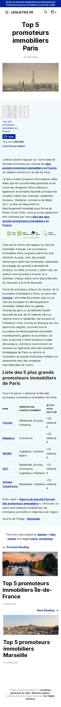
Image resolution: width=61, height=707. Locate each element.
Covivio (7, 297)
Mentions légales (41, 693)
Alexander (33, 518)
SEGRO (7, 453)
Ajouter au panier (13, 146)
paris (34, 538)
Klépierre (8, 438)
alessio (42, 534)
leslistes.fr (22, 12)
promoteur (46, 538)
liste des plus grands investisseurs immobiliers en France (25, 221)
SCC (5, 468)
